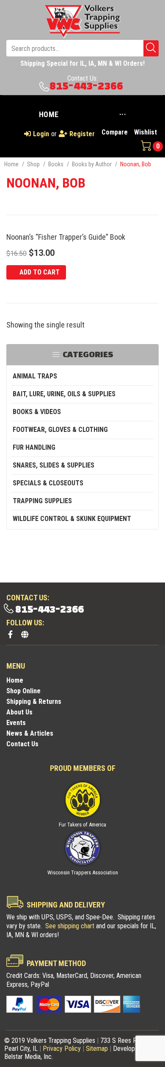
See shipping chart (69, 926)
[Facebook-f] (10, 634)
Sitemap (97, 1049)
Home (11, 164)
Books (55, 164)
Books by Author (92, 164)
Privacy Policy (62, 1049)
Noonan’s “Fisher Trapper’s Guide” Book (65, 236)
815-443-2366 (86, 86)
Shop (33, 164)
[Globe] (24, 634)
